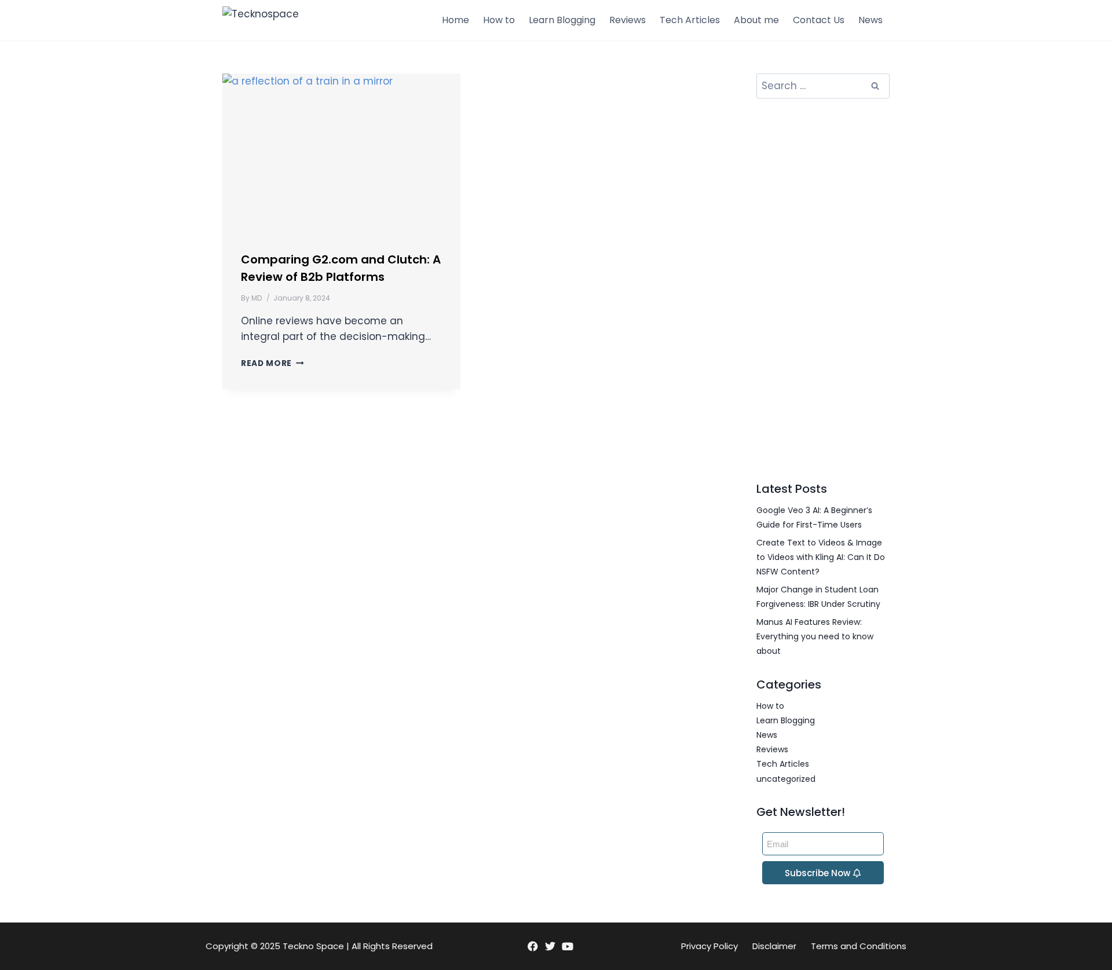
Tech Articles (690, 20)
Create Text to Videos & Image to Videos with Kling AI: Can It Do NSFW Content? (820, 557)
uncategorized (785, 779)
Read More (272, 363)
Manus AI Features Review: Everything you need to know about (814, 636)
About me (756, 20)
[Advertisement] (823, 289)
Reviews (627, 20)
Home (455, 20)
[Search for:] (823, 86)
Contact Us (818, 20)
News (870, 20)
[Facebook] (532, 946)
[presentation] (341, 153)
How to (499, 20)
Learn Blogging (562, 20)
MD (256, 298)
